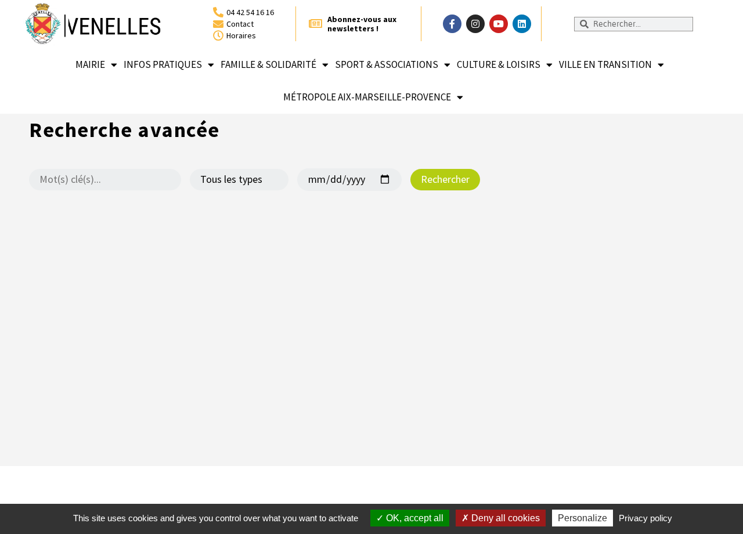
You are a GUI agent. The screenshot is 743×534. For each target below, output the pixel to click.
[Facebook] (452, 24)
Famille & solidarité (268, 64)
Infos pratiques (163, 64)
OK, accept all (413, 518)
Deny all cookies (504, 518)
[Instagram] (475, 24)
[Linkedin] (522, 24)
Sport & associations (386, 64)
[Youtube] (498, 24)
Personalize (582, 518)
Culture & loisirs (498, 64)
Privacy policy (645, 518)
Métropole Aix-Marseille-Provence (367, 97)
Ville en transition (605, 64)
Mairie (90, 64)
